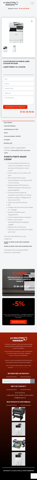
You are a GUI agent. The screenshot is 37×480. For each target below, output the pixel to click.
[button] (31, 21)
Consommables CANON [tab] (12, 136)
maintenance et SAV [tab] (11, 129)
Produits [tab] (7, 140)
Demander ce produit (15, 107)
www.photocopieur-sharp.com (21, 367)
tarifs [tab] (6, 133)
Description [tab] (8, 122)
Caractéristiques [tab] (10, 126)
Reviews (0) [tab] (8, 143)
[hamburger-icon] (32, 3)
